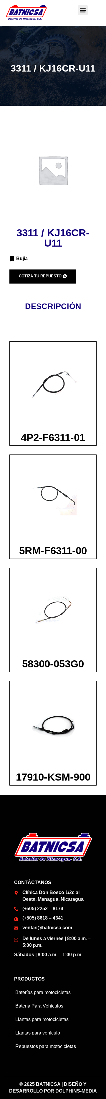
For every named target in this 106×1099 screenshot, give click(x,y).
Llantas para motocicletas (42, 1019)
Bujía (22, 258)
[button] (83, 10)
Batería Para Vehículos (39, 1005)
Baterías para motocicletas (43, 992)
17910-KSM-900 (53, 777)
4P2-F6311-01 (53, 437)
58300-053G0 (53, 663)
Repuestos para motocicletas (45, 1046)
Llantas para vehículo (37, 1032)
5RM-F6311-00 (53, 550)
